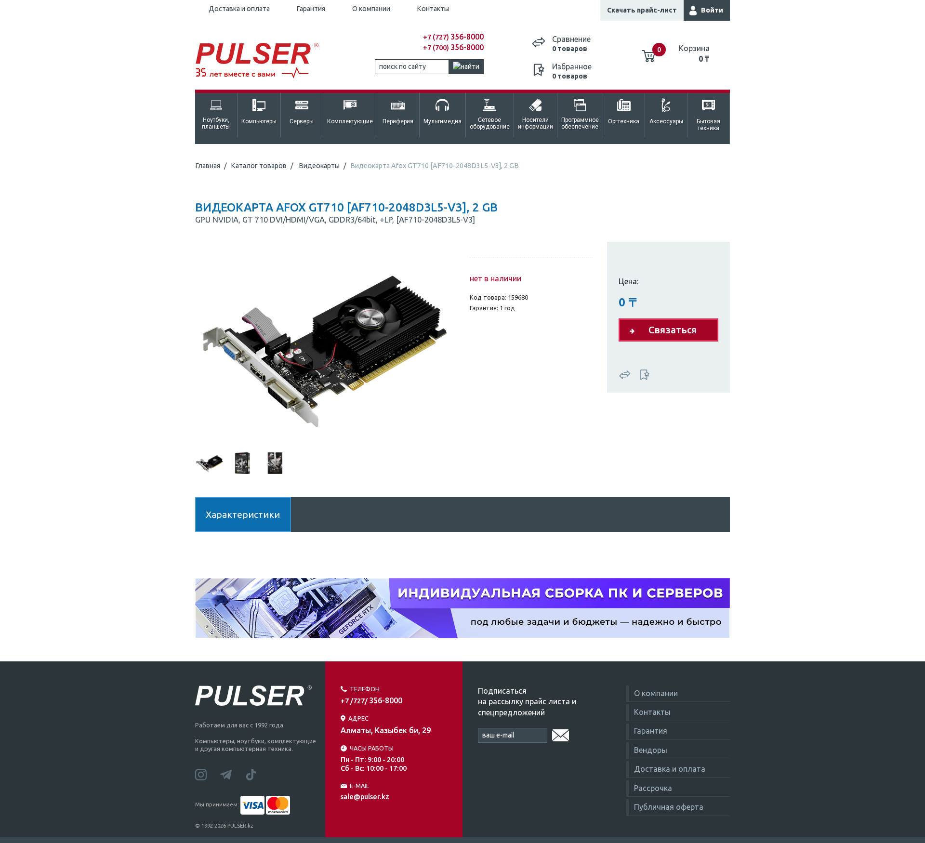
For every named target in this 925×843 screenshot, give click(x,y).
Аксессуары (666, 121)
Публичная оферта (668, 807)
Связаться (672, 329)
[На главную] (262, 61)
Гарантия (310, 9)
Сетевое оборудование (490, 123)
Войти (712, 10)
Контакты (433, 9)
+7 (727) (453, 37)
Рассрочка (653, 788)
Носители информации (535, 123)
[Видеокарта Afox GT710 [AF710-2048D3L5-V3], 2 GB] (325, 346)
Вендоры (650, 750)
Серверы (302, 121)
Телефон (365, 688)
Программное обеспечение (580, 123)
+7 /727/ (371, 701)
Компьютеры (259, 121)
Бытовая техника (708, 125)
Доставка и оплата (239, 9)
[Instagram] (207, 773)
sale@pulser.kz (365, 797)
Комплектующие (350, 121)
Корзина (694, 53)
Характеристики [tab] (243, 514)
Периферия (398, 121)
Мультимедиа (442, 121)
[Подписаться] (560, 733)
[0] (648, 52)
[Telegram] (232, 773)
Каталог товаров (259, 166)
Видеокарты (319, 166)
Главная (207, 166)
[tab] (209, 462)
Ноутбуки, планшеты (216, 123)
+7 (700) (453, 48)
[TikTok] (256, 773)
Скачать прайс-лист (642, 10)
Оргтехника (623, 121)
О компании (371, 9)
